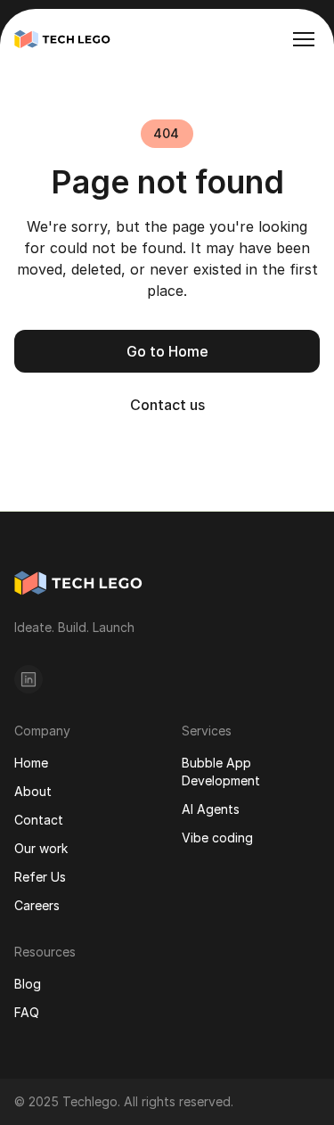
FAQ (26, 1012)
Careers (37, 905)
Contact (38, 819)
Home (31, 762)
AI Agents (211, 809)
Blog (27, 983)
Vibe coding (217, 837)
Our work (41, 848)
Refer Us (40, 876)
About (33, 791)
